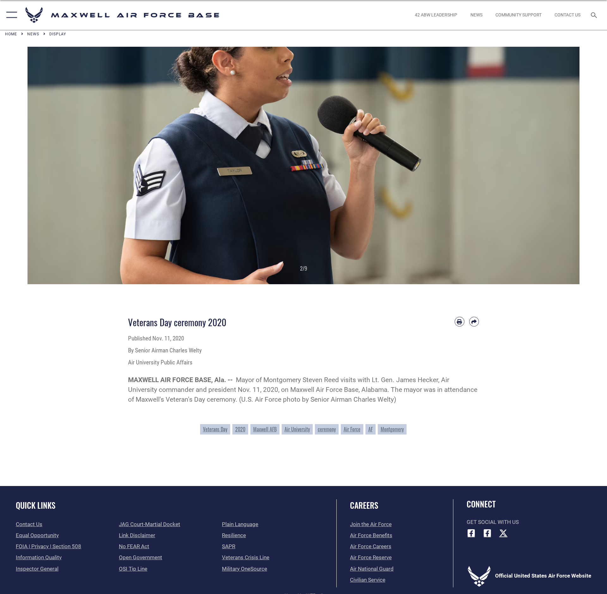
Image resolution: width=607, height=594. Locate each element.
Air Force (352, 429)
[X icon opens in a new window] (503, 532)
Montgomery (392, 429)
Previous (55, 165)
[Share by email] (474, 322)
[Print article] (459, 322)
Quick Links (35, 505)
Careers (364, 505)
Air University (297, 429)
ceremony (327, 429)
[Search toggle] (594, 15)
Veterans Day (215, 429)
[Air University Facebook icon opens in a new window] (487, 532)
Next (551, 165)
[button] (10, 15)
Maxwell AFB (265, 429)
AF (370, 429)
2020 (240, 429)
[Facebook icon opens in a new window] (471, 532)
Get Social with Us (493, 522)
